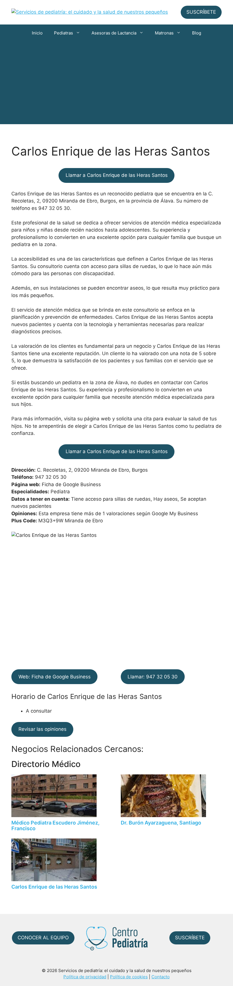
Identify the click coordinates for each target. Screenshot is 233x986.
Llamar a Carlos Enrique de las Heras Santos (117, 175)
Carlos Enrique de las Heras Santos (54, 887)
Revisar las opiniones (42, 729)
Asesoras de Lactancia (113, 33)
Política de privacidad (84, 976)
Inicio (37, 33)
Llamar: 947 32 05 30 (153, 677)
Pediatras (63, 33)
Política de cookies (129, 976)
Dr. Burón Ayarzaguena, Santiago (161, 823)
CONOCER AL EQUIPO (43, 937)
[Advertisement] (116, 84)
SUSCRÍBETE (201, 12)
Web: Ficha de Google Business (54, 677)
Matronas (164, 33)
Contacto (160, 976)
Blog (196, 33)
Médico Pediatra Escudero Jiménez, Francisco (55, 825)
